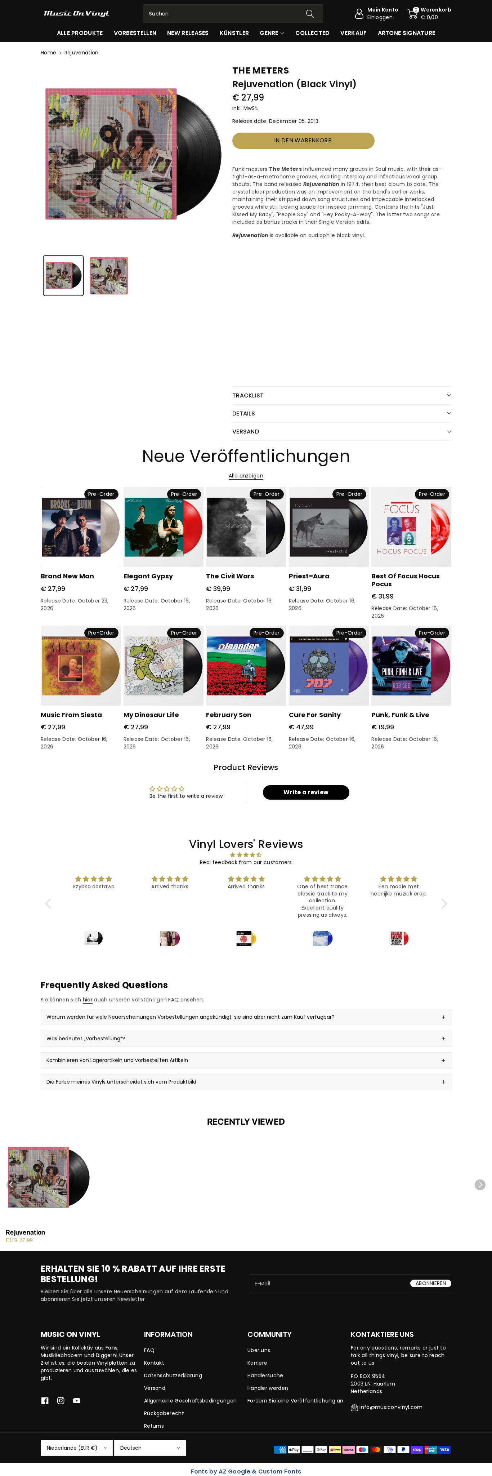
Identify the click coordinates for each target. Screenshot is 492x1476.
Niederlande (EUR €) (72, 1447)
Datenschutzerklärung (173, 1375)
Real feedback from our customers (246, 862)
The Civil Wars (230, 576)
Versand (154, 1388)
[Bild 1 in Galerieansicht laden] (63, 275)
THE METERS (260, 70)
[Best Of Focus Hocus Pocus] (411, 527)
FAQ (149, 1350)
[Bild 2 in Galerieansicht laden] (109, 275)
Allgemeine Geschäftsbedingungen (190, 1400)
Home (48, 52)
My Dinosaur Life (151, 714)
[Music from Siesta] (81, 666)
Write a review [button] (305, 792)
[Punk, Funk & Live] (411, 666)
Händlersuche (265, 1375)
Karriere (257, 1362)
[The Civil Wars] (246, 527)
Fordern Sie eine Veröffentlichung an (295, 1400)
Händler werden (267, 1388)
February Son (228, 714)
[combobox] (233, 14)
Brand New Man (67, 576)
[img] (246, 855)
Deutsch (131, 1447)
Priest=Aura (309, 576)
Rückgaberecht (164, 1413)
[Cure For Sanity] (329, 666)
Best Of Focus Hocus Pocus (405, 580)
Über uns (258, 1350)
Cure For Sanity (315, 714)
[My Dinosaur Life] (163, 666)
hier (88, 999)
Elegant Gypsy (148, 576)
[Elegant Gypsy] (163, 527)
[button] (429, 14)
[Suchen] (309, 14)
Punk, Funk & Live (400, 714)
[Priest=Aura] (329, 527)
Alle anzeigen (246, 475)
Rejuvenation (25, 1232)
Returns (154, 1426)
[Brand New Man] (81, 527)
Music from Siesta (71, 714)
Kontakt (154, 1362)
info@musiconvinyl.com (390, 1407)
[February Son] (246, 666)
